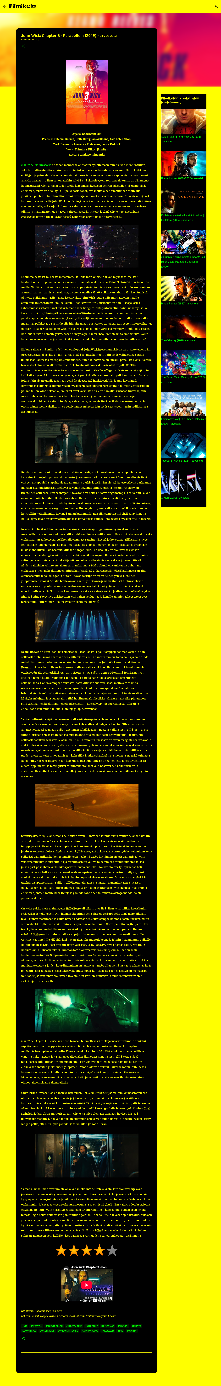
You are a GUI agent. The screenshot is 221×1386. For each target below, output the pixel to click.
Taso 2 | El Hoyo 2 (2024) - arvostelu (182, 460)
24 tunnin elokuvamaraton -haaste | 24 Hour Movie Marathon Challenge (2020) (183, 262)
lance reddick (47, 1331)
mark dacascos (90, 1331)
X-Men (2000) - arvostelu (175, 497)
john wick (123, 1326)
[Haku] (40, 6)
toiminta (131, 1331)
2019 (24, 1326)
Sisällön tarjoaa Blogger (112, 1381)
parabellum (108, 1331)
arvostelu (36, 1326)
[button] (23, 46)
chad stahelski (74, 1326)
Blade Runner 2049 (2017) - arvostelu (182, 178)
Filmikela (22, 6)
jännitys (136, 1326)
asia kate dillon (54, 1326)
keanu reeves (29, 1331)
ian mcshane (107, 1326)
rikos (120, 1331)
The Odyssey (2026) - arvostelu (179, 340)
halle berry (92, 1326)
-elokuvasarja (36, 165)
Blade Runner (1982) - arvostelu (179, 303)
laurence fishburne (68, 1331)
